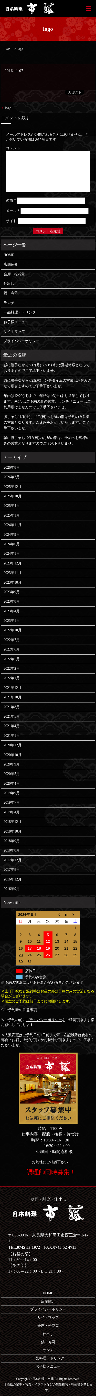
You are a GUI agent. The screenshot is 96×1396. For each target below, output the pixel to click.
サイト (11, 221)
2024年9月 (12, 535)
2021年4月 (12, 726)
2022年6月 (12, 649)
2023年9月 (12, 592)
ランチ (9, 303)
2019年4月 (12, 812)
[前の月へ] (57, 914)
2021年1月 (12, 736)
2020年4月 (12, 783)
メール (12, 211)
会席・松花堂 (14, 274)
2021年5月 (12, 716)
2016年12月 (13, 879)
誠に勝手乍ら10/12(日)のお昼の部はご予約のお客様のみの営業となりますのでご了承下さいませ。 (47, 440)
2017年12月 (13, 860)
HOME (9, 255)
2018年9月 (12, 841)
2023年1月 (12, 621)
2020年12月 (13, 745)
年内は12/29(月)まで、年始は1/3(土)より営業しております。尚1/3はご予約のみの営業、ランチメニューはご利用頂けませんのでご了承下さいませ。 (47, 401)
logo (8, 108)
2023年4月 (12, 611)
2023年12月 (13, 563)
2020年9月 (12, 764)
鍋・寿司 (11, 293)
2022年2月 (12, 668)
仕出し (9, 284)
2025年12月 (13, 487)
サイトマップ (14, 331)
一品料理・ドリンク (20, 312)
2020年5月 (12, 774)
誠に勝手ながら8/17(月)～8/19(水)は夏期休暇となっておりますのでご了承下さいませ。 (47, 368)
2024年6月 (12, 544)
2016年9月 (12, 889)
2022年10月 (13, 630)
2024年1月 (12, 553)
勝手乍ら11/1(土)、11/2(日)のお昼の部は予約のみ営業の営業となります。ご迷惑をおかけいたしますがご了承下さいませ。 (47, 422)
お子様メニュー (16, 322)
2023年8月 (12, 601)
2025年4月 (12, 506)
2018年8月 (12, 850)
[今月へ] (66, 914)
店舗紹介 (11, 264)
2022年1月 (12, 678)
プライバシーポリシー (21, 341)
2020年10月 (13, 755)
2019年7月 (12, 802)
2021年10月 (13, 697)
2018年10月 (13, 831)
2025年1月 (12, 515)
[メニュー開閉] (88, 8)
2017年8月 (12, 870)
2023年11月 (13, 573)
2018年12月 (13, 822)
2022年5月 (12, 659)
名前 (11, 201)
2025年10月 (13, 496)
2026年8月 (12, 467)
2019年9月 (12, 793)
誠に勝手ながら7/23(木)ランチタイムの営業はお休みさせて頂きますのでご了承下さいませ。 (47, 383)
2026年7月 (12, 477)
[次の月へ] (75, 914)
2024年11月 (13, 525)
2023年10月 (13, 582)
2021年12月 (13, 688)
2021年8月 (12, 707)
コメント (13, 148)
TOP (7, 49)
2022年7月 (12, 640)
